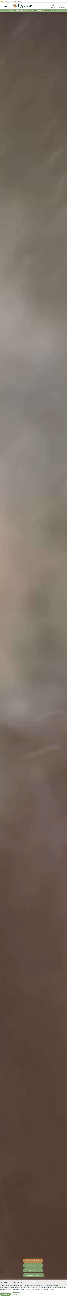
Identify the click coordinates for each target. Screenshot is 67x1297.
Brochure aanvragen (32, 1275)
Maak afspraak (31, 1270)
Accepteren (5, 1294)
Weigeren (16, 1294)
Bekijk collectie (32, 1260)
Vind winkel (31, 1265)
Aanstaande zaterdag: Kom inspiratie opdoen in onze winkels (33, 11)
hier (53, 1289)
